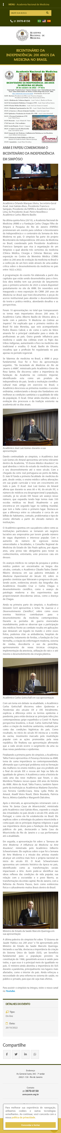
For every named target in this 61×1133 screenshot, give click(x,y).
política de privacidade (23, 1117)
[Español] (49, 21)
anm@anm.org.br (30, 1095)
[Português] (39, 21)
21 (22, 21)
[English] (44, 21)
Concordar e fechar (30, 1125)
